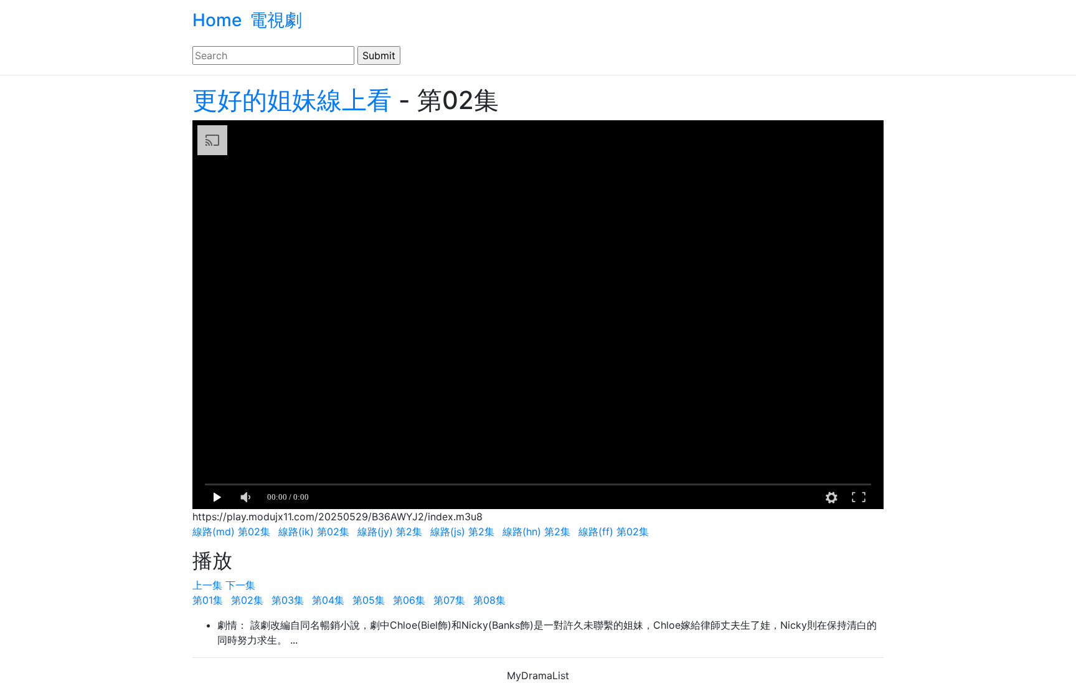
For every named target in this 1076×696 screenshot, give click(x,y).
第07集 (449, 600)
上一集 (208, 585)
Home (217, 20)
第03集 (287, 600)
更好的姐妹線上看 (292, 100)
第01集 (207, 600)
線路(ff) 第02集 (613, 531)
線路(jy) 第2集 (389, 531)
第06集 (409, 600)
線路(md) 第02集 (231, 531)
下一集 (240, 585)
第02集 (247, 600)
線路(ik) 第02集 (313, 531)
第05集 (368, 600)
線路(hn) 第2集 (536, 531)
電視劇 (276, 20)
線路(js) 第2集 (462, 531)
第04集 (328, 600)
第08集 (489, 600)
